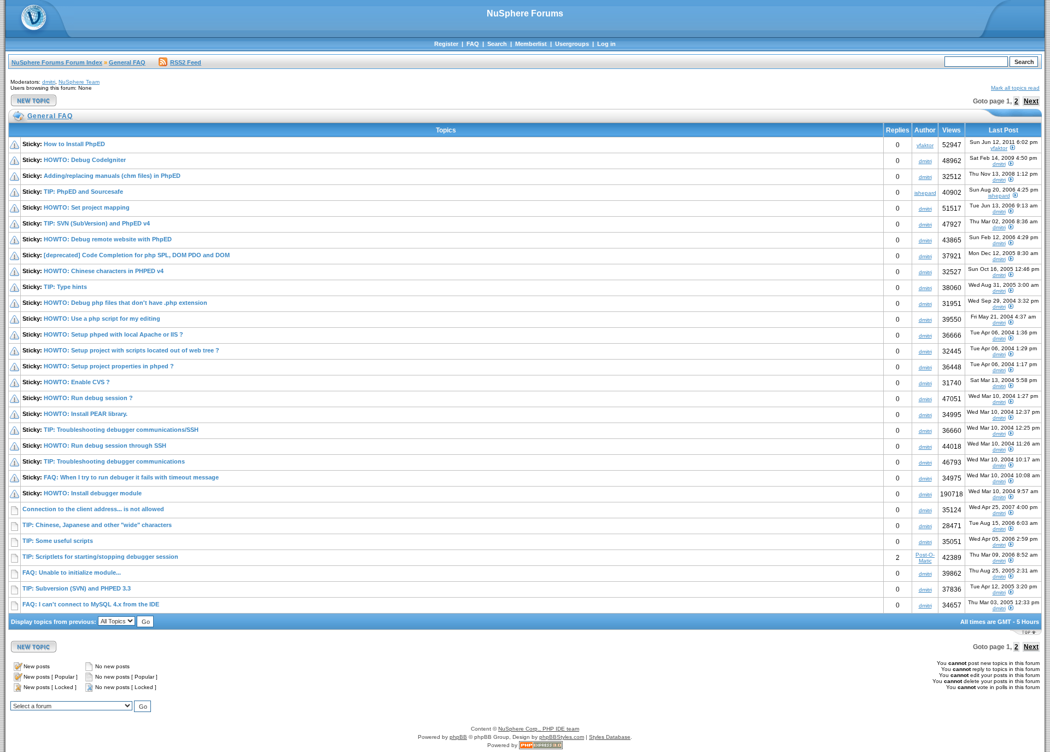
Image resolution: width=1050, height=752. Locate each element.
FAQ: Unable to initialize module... (71, 572)
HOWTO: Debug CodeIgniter (85, 160)
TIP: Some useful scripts (57, 540)
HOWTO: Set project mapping (87, 207)
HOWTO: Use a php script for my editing (102, 318)
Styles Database (610, 737)
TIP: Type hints (65, 287)
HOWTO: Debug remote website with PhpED (108, 239)
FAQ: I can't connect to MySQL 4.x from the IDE (90, 604)
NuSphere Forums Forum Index (56, 62)
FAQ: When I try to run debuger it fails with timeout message (131, 477)
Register (446, 44)
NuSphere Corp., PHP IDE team (538, 729)
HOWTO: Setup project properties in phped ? (109, 366)
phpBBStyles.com (561, 737)
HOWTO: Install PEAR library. (85, 413)
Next (1031, 101)
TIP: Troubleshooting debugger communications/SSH (121, 429)
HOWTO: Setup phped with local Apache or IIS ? (113, 334)
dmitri (48, 82)
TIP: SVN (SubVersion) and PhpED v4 (97, 223)
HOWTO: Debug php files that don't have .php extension (125, 302)
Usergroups (572, 44)
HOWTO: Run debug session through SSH (105, 445)
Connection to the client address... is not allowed (93, 509)
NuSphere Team (79, 82)
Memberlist (531, 44)
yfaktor (925, 145)
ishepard (925, 193)
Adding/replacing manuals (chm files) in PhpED (112, 175)
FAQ (472, 44)
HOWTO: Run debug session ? (88, 398)
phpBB (458, 737)
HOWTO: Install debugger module (93, 493)
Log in (606, 44)
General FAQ (127, 62)
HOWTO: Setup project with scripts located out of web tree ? (131, 350)
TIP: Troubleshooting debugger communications (114, 461)
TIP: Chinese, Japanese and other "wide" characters (97, 525)
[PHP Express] (541, 745)
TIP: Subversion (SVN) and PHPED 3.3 (76, 588)
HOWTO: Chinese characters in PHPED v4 (104, 271)
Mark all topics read (1015, 88)
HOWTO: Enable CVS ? (77, 382)
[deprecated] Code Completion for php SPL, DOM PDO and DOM (137, 255)
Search (497, 44)
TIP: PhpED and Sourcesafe (83, 191)
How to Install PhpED (74, 144)
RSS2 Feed (185, 62)
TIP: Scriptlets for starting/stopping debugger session (100, 556)
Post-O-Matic (925, 558)
